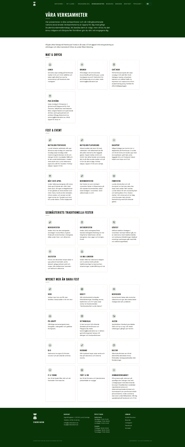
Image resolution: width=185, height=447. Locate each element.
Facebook (128, 425)
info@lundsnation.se (71, 423)
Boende (118, 4)
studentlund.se (130, 417)
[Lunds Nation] (34, 4)
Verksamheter (98, 4)
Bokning (109, 4)
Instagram (128, 423)
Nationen (59, 4)
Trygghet (137, 4)
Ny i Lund (70, 4)
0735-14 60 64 (75, 420)
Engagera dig (84, 4)
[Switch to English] (148, 3)
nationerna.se (146, 440)
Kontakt (127, 4)
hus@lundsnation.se (71, 425)
